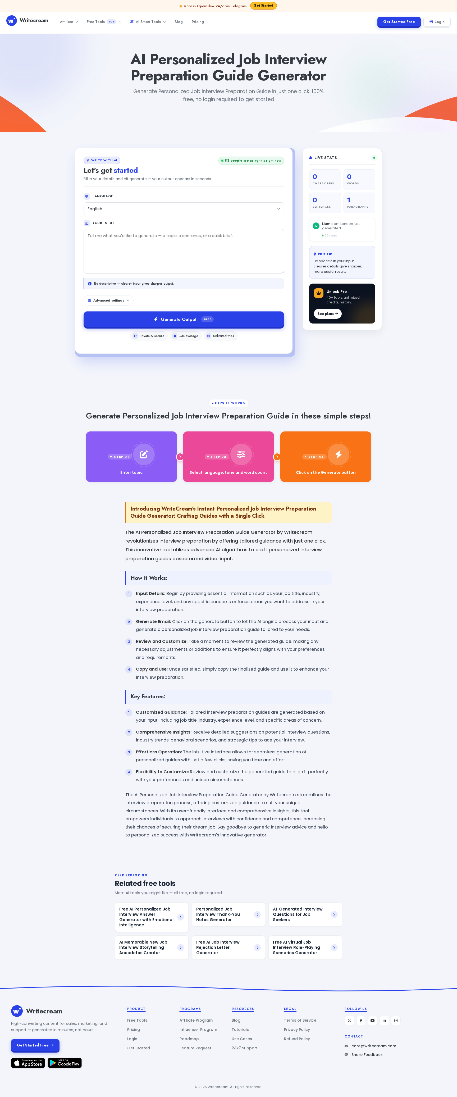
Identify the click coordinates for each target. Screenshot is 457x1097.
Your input (104, 223)
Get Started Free (399, 21)
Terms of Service (300, 1020)
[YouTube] (372, 1020)
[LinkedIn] (384, 1020)
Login (440, 21)
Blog (179, 21)
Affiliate (66, 21)
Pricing (198, 21)
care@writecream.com (373, 1046)
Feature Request (195, 1048)
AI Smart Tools (148, 21)
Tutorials (240, 1029)
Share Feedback (367, 1054)
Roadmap (189, 1038)
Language (103, 196)
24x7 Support (245, 1048)
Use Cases (242, 1038)
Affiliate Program (196, 1020)
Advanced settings (108, 300)
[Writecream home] (17, 1011)
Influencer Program (198, 1029)
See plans (326, 313)
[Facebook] (361, 1020)
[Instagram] (396, 1020)
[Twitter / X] (349, 1020)
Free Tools (101, 21)
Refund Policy (297, 1038)
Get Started (138, 1048)
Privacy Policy (297, 1029)
